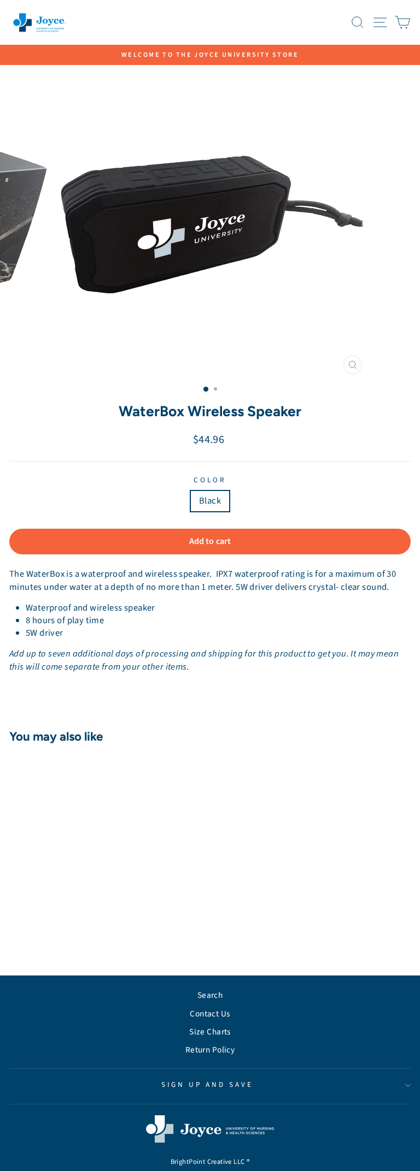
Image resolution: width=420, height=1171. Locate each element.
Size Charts (210, 1032)
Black (210, 500)
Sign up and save (207, 1084)
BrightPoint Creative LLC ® (210, 1162)
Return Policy (210, 1050)
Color (210, 480)
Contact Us (210, 1014)
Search (210, 995)
